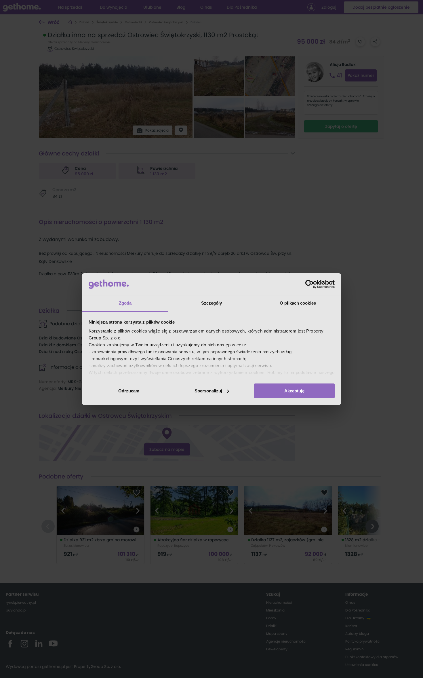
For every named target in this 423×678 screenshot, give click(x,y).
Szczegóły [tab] (211, 303)
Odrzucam (128, 390)
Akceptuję (294, 390)
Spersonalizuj (208, 390)
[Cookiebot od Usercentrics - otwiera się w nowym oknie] (309, 284)
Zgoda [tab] (125, 303)
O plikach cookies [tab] (298, 303)
